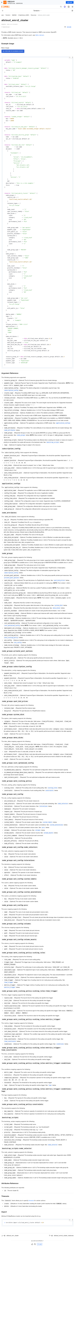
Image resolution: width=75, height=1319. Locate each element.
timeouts (31, 1200)
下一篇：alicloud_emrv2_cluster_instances (61, 1235)
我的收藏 (69, 27)
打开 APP (69, 2)
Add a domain (39, 35)
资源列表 (14, 15)
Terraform (7, 15)
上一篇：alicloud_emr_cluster (10, 1235)
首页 (2, 15)
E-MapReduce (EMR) (23, 15)
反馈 (40, 1244)
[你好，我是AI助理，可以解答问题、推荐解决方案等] (65, 7)
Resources (33, 15)
